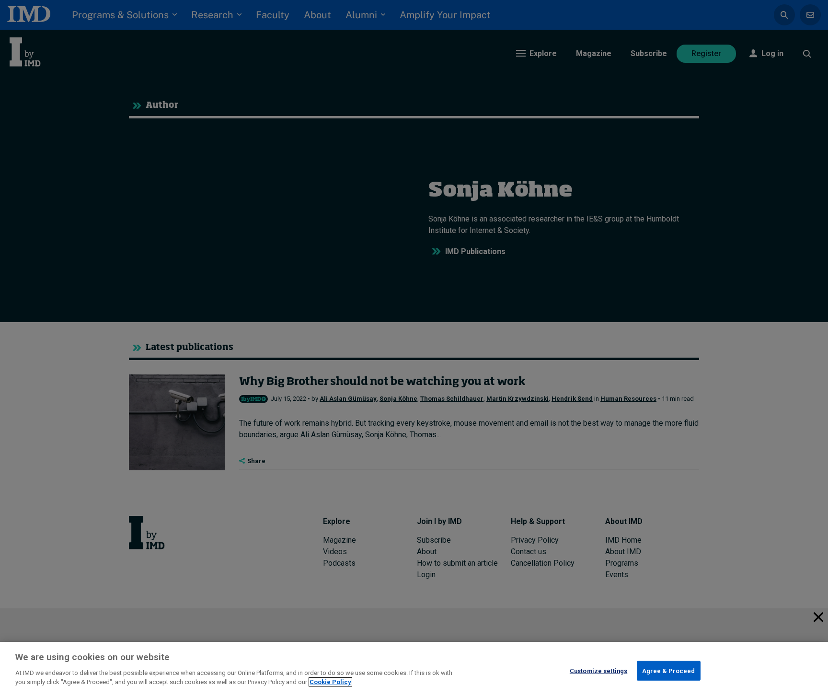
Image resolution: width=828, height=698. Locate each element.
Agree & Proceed (668, 670)
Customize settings (598, 670)
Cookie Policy (330, 682)
